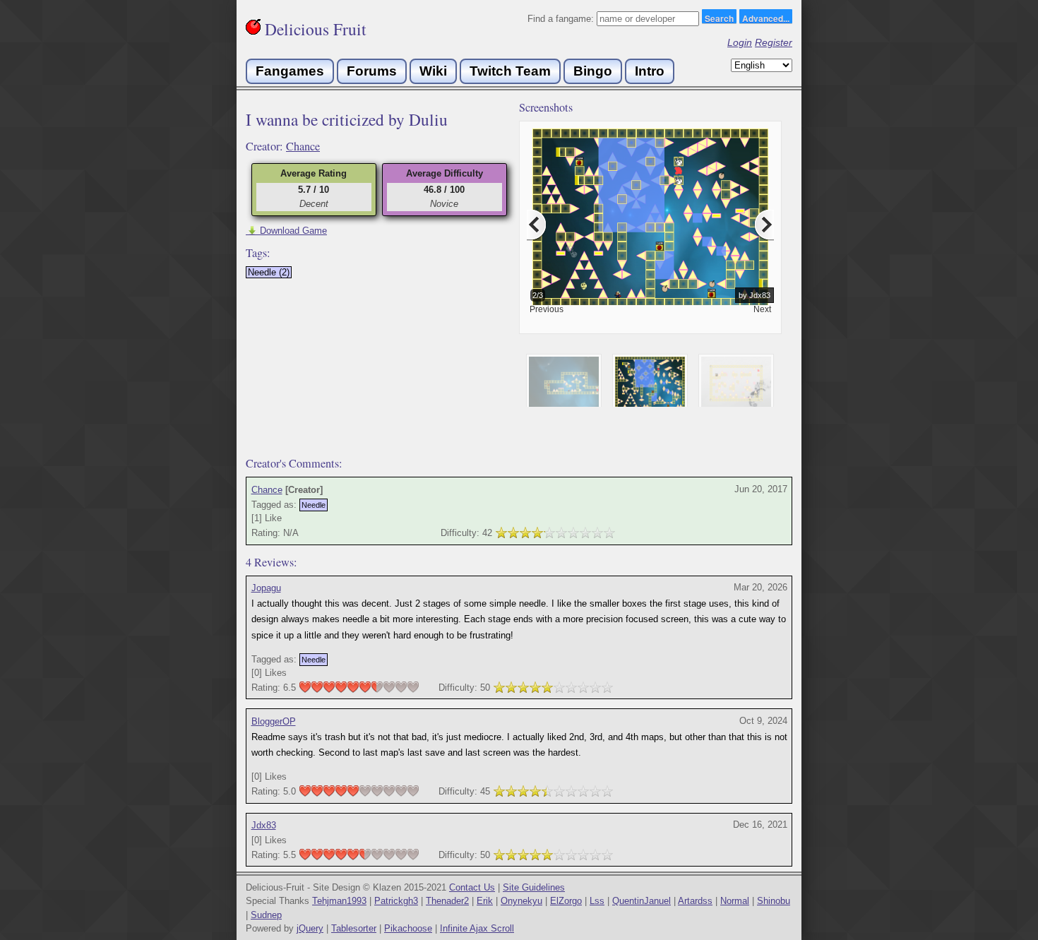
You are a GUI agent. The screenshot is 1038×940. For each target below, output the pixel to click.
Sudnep (266, 915)
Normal (734, 901)
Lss (597, 901)
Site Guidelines (534, 887)
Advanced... (765, 17)
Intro (649, 71)
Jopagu (266, 588)
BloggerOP (273, 721)
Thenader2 (447, 901)
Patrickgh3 (396, 901)
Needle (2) (269, 272)
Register (773, 42)
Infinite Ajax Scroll (477, 928)
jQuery (310, 928)
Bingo (592, 71)
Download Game (286, 230)
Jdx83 (263, 825)
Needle (314, 505)
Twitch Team (510, 71)
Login (739, 42)
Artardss (695, 901)
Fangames (290, 71)
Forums (372, 71)
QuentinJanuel (641, 901)
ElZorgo (566, 901)
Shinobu (773, 901)
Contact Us (472, 887)
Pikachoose (408, 928)
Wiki (433, 71)
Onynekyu (521, 901)
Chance (303, 146)
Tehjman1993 (339, 901)
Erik (485, 901)
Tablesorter (353, 928)
